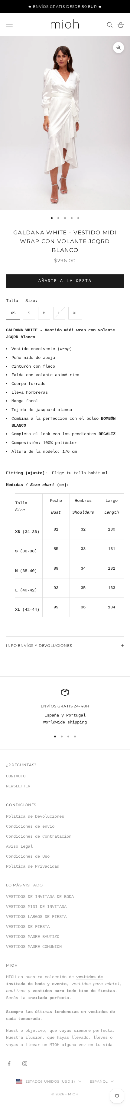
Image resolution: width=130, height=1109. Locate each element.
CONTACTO (15, 776)
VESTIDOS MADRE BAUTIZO (32, 936)
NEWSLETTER (18, 786)
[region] (65, 707)
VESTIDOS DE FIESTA (28, 926)
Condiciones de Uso (28, 856)
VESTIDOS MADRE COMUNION (34, 946)
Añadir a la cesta (65, 281)
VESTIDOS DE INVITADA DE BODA (40, 896)
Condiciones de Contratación (38, 836)
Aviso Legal (19, 846)
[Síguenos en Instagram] (25, 1064)
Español (99, 1081)
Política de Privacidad (32, 866)
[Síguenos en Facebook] (9, 1064)
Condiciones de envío (30, 826)
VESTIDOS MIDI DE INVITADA (36, 906)
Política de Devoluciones (35, 816)
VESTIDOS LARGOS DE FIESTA (36, 916)
